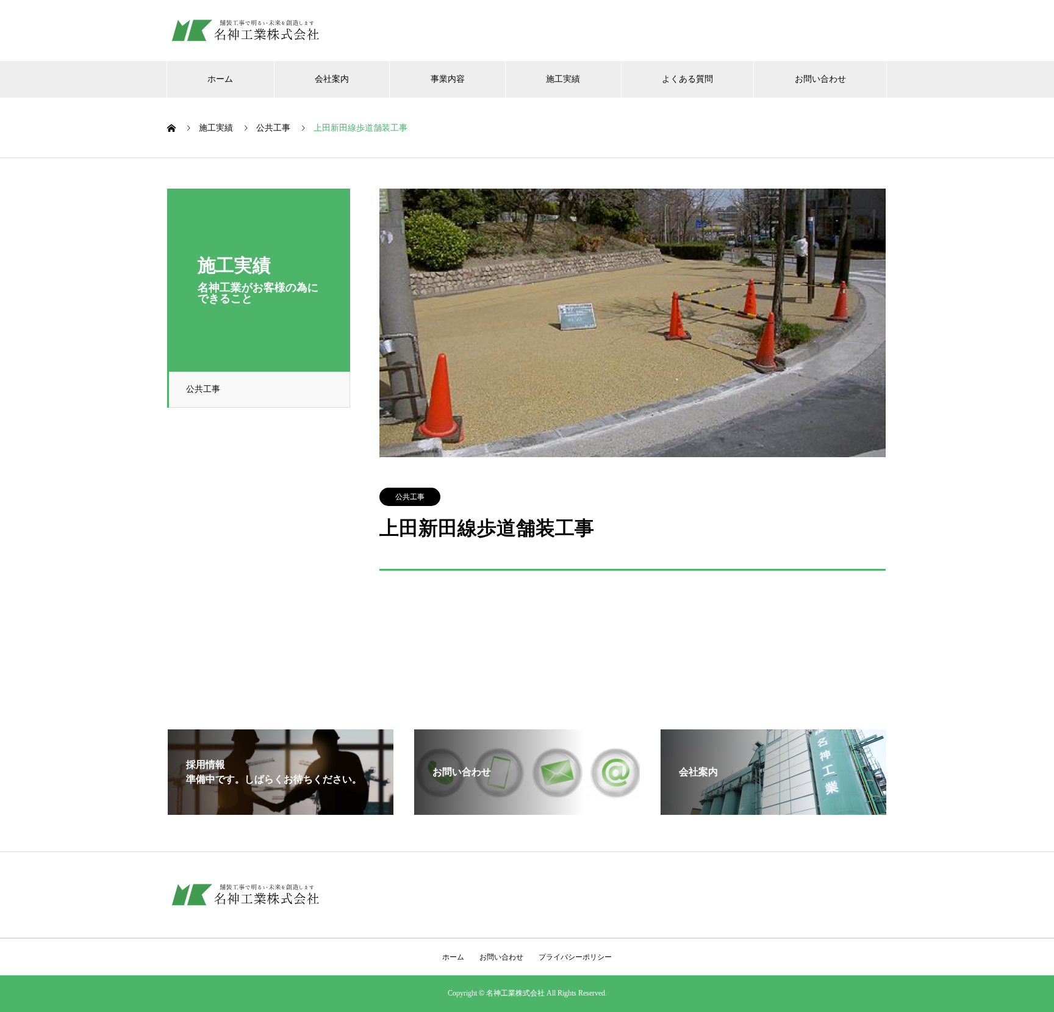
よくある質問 (687, 79)
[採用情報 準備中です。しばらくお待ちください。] (280, 809)
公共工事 (203, 389)
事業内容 (448, 79)
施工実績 (563, 79)
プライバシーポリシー (575, 957)
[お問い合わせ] (527, 809)
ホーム (220, 79)
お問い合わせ (820, 79)
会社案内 (332, 79)
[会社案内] (773, 809)
